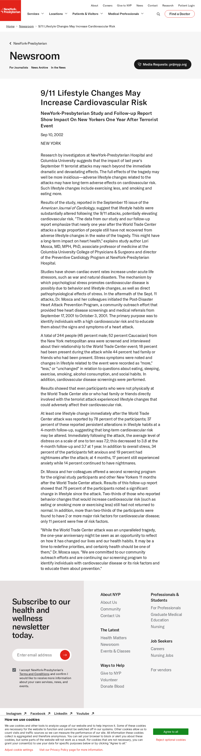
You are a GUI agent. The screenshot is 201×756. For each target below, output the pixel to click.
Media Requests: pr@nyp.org (165, 64)
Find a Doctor (179, 15)
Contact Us (110, 615)
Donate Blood (112, 686)
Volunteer (108, 679)
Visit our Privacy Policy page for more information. (71, 749)
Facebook (40, 714)
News (139, 5)
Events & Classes (115, 650)
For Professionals (166, 607)
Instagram (16, 714)
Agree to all (171, 731)
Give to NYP (124, 5)
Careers (107, 5)
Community (110, 608)
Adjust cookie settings (19, 749)
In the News (58, 67)
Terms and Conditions (34, 674)
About (94, 5)
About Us (108, 602)
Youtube (85, 714)
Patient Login (186, 5)
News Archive (39, 67)
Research (168, 5)
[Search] (158, 14)
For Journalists (18, 67)
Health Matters (113, 637)
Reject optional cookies (171, 739)
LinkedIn (63, 714)
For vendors (161, 669)
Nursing (157, 626)
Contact (153, 5)
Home (10, 26)
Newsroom (26, 26)
